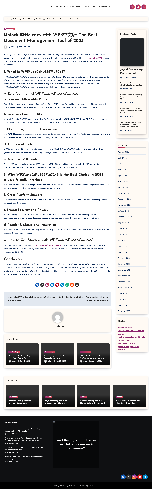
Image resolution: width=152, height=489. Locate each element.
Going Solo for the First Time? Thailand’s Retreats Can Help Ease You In (131, 111)
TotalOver (122, 350)
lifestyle (70, 7)
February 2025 (124, 258)
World (87, 7)
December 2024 (125, 270)
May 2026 (122, 170)
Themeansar (94, 486)
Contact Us (104, 7)
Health (48, 397)
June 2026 (122, 164)
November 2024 (125, 276)
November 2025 (125, 205)
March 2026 (123, 181)
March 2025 (123, 252)
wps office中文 (95, 58)
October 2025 (124, 211)
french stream (125, 328)
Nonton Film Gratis (126, 343)
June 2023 (122, 299)
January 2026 (124, 193)
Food (62, 7)
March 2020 (123, 305)
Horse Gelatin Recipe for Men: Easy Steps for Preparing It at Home (128, 403)
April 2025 (122, 246)
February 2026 (124, 187)
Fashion (54, 7)
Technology (9, 29)
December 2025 (125, 199)
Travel (79, 7)
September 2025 (125, 217)
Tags (95, 7)
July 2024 (122, 293)
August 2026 (123, 152)
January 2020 (124, 311)
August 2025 (123, 223)
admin (13, 47)
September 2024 (125, 288)
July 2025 (122, 229)
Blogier (83, 486)
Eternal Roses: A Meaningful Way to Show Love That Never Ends (132, 97)
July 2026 (122, 158)
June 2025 (122, 234)
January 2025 (124, 264)
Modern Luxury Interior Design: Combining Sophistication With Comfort (22, 403)
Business (13, 397)
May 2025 (122, 240)
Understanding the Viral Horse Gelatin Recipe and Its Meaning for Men (92, 403)
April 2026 (122, 176)
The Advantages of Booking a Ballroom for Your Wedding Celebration (132, 125)
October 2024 (124, 282)
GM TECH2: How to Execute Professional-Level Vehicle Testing (93, 358)
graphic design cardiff (128, 347)
